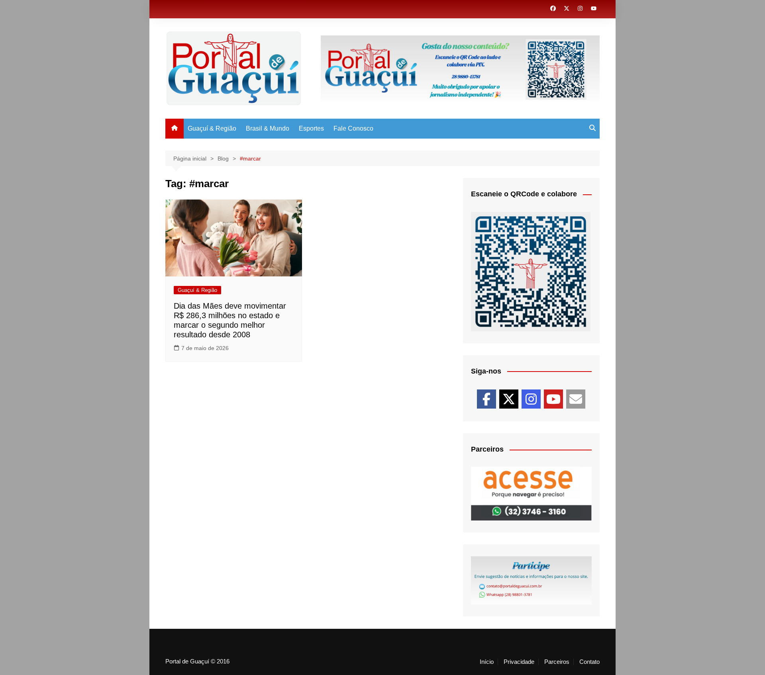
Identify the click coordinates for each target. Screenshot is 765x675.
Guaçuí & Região (212, 128)
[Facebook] (486, 399)
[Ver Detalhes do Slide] (531, 493)
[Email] (575, 399)
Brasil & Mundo (267, 128)
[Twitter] (508, 399)
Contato (589, 662)
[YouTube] (553, 399)
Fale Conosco (353, 128)
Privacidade (519, 662)
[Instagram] (531, 399)
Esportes (311, 128)
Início (487, 662)
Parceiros (556, 662)
